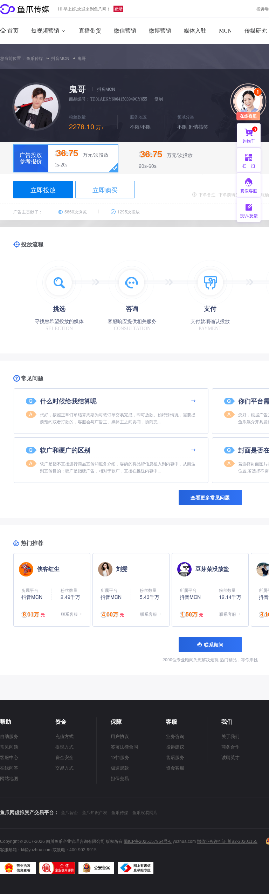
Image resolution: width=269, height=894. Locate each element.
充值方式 (64, 736)
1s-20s (61, 165)
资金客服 (175, 767)
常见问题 (9, 746)
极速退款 (120, 767)
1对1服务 (120, 757)
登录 (118, 9)
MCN (225, 31)
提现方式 (64, 746)
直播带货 (90, 31)
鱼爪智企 (69, 812)
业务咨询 (175, 736)
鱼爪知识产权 (94, 812)
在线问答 (9, 767)
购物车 (249, 135)
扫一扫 (246, 167)
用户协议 (120, 736)
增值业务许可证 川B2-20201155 (227, 841)
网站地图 (9, 778)
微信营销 (125, 31)
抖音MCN (60, 58)
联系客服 (69, 614)
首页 (12, 31)
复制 (158, 99)
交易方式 (64, 767)
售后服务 (175, 757)
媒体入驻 (195, 31)
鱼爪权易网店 (145, 812)
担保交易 (120, 778)
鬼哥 (81, 58)
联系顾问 (213, 644)
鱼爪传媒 (34, 58)
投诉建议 (175, 746)
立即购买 (105, 189)
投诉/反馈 (249, 215)
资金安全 (64, 757)
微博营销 (160, 31)
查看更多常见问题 (210, 497)
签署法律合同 (124, 746)
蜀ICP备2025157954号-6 (148, 841)
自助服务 (9, 736)
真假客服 (248, 190)
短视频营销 (45, 31)
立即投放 (43, 189)
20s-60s (148, 166)
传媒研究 (255, 31)
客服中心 (9, 757)
